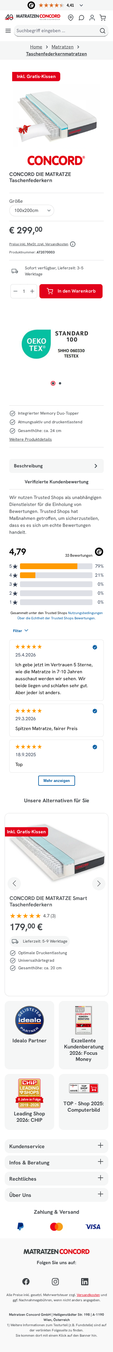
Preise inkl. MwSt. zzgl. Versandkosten (38, 244)
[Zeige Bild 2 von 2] (60, 383)
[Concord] (56, 160)
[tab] (56, 465)
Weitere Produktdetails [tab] (30, 439)
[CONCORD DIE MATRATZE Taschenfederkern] (56, 116)
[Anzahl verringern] (15, 291)
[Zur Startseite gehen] (35, 17)
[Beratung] (81, 18)
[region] (56, 116)
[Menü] (8, 30)
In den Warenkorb (77, 291)
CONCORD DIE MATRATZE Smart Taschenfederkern (48, 901)
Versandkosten (88, 1295)
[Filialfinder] (71, 18)
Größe (16, 201)
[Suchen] (102, 31)
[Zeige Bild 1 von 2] (53, 383)
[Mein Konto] (92, 18)
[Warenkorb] (102, 18)
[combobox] (55, 31)
